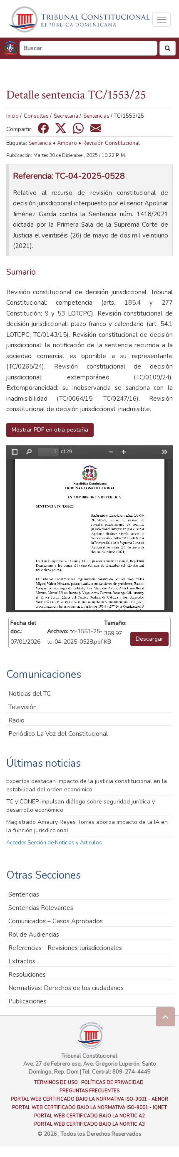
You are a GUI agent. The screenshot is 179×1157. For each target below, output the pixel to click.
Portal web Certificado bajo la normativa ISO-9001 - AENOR (89, 1099)
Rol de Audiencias (33, 934)
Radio (16, 720)
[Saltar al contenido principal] (80, 19)
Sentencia (40, 143)
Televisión (22, 707)
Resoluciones (27, 974)
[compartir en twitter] (61, 128)
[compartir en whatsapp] (78, 128)
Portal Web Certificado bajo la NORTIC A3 (89, 1124)
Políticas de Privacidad (112, 1082)
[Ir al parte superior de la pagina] (165, 1016)
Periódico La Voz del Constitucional (58, 734)
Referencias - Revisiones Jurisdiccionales (65, 948)
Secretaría (66, 116)
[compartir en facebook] (43, 128)
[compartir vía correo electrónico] (95, 128)
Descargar (149, 639)
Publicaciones (27, 1001)
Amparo (67, 143)
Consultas (36, 116)
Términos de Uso (56, 1082)
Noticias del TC (29, 694)
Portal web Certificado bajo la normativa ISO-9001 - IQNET (89, 1107)
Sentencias (96, 116)
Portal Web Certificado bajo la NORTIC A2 (89, 1116)
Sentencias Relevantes (40, 908)
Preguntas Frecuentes (89, 1091)
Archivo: (57, 631)
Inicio (12, 116)
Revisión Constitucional (111, 143)
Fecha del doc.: (23, 627)
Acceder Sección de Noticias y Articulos (54, 842)
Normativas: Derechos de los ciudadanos (66, 988)
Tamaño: (115, 623)
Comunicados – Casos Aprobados (55, 921)
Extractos (21, 961)
